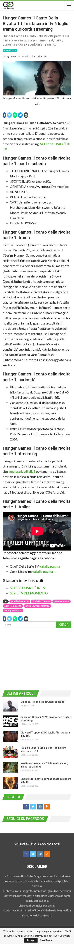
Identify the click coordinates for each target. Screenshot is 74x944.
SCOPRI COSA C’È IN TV (27, 588)
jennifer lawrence (20, 601)
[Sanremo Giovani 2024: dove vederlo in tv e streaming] (10, 721)
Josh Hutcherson (41, 601)
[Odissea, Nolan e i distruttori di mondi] (10, 706)
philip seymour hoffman (38, 606)
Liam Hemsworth (12, 606)
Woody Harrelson (12, 610)
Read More (46, 940)
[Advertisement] (37, 658)
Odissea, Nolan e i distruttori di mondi (42, 701)
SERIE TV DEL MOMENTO (29, 593)
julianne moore (61, 601)
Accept (31, 940)
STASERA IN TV (10, 51)
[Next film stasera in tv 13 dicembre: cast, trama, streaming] (10, 767)
